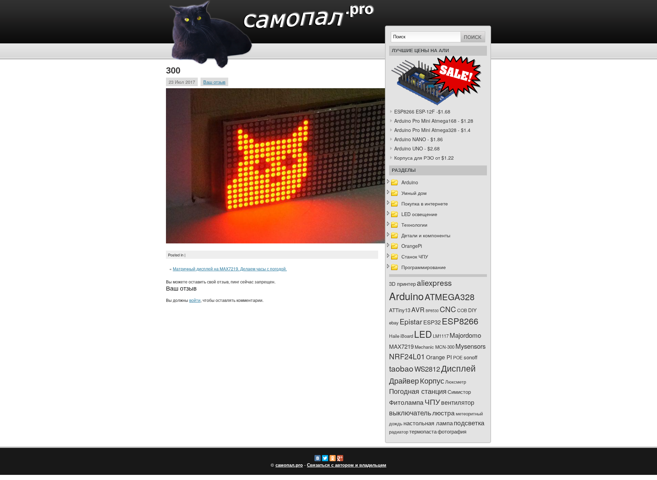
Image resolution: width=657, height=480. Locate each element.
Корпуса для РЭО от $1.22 (424, 157)
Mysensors (470, 345)
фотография (452, 431)
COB (462, 310)
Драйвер (404, 380)
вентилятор (457, 402)
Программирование (423, 267)
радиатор (398, 431)
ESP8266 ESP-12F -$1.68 (422, 111)
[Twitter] (325, 458)
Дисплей (458, 368)
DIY (472, 310)
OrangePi (411, 245)
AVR (418, 309)
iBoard (406, 336)
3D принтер (402, 283)
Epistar (411, 321)
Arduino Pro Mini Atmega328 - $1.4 (432, 129)
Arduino (409, 182)
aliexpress (434, 282)
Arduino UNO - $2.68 (417, 148)
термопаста (423, 431)
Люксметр (455, 381)
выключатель (410, 412)
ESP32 (432, 322)
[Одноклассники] (333, 458)
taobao (401, 368)
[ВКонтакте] (317, 458)
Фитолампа (406, 401)
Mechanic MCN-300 (434, 347)
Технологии (414, 224)
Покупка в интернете (424, 203)
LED (423, 334)
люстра (443, 412)
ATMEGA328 (450, 297)
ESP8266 (460, 321)
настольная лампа (428, 423)
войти (195, 300)
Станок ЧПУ (414, 256)
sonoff (470, 357)
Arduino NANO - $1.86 (418, 139)
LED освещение (419, 214)
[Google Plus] (340, 458)
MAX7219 (401, 346)
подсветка (469, 422)
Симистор (459, 391)
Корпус (432, 380)
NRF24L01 (407, 356)
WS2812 (427, 369)
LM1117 (441, 336)
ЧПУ (432, 401)
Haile (394, 336)
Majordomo (465, 334)
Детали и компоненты (425, 235)
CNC (448, 309)
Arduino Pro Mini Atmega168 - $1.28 (433, 120)
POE (458, 357)
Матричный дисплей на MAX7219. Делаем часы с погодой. (230, 268)
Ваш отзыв (214, 82)
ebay (394, 322)
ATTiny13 (399, 310)
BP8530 (432, 310)
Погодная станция (418, 391)
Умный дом (414, 192)
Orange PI (439, 357)
